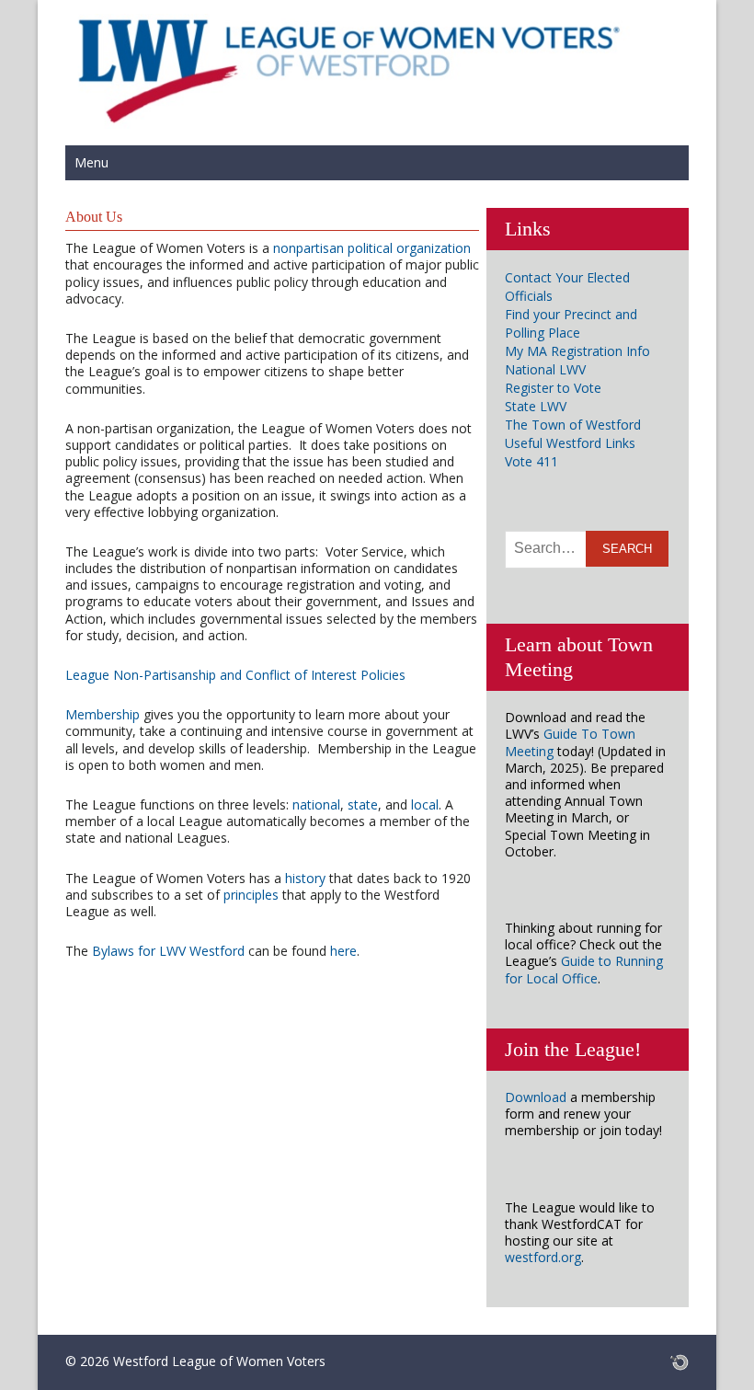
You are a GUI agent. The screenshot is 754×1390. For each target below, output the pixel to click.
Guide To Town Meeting (570, 742)
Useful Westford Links (570, 443)
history (305, 878)
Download (535, 1097)
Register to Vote (553, 387)
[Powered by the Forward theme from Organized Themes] (679, 1362)
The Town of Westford (573, 424)
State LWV (535, 406)
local (425, 804)
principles (251, 894)
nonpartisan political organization (372, 248)
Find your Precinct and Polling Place (571, 323)
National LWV (545, 369)
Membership (102, 714)
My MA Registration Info (577, 351)
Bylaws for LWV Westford (168, 950)
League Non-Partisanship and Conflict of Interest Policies (235, 675)
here (343, 950)
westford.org (543, 1257)
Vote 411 (531, 461)
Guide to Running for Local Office (584, 969)
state (363, 804)
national (316, 804)
